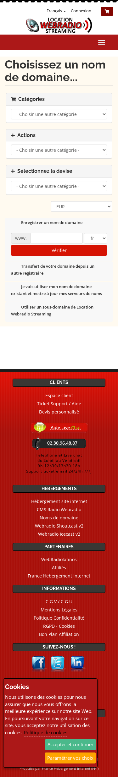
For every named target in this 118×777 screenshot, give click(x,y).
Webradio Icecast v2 (59, 534)
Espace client (59, 395)
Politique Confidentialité (59, 618)
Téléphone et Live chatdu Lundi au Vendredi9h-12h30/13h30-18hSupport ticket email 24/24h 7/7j (59, 463)
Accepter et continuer (70, 744)
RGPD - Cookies (59, 626)
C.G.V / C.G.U (59, 602)
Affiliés (59, 568)
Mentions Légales (59, 610)
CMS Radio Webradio (59, 509)
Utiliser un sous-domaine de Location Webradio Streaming (52, 310)
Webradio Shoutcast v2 (59, 526)
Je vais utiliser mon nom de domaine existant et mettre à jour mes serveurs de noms (56, 290)
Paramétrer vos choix (70, 758)
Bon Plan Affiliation (59, 634)
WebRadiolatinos (59, 559)
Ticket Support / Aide (59, 404)
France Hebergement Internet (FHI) (70, 768)
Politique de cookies (45, 732)
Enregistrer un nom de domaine (51, 223)
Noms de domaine (59, 518)
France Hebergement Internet (59, 576)
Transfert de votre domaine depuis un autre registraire (52, 270)
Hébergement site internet (59, 501)
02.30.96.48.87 (62, 443)
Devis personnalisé (59, 412)
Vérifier (59, 250)
